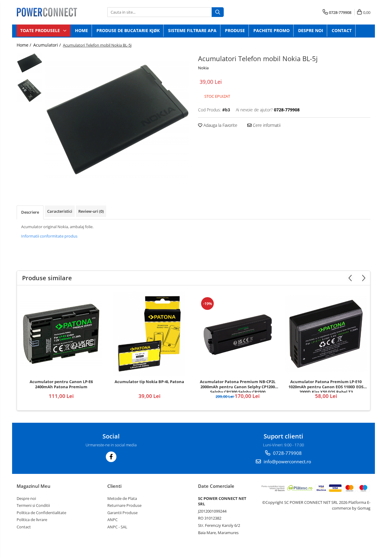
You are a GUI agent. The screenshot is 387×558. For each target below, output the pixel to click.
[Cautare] (218, 12)
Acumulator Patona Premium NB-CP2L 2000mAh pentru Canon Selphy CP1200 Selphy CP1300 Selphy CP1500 (237, 385)
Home (81, 30)
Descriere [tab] (30, 212)
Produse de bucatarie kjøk (128, 30)
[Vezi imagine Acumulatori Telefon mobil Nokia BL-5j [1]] (29, 90)
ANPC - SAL (117, 527)
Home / (24, 45)
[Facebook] (111, 456)
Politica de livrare (32, 519)
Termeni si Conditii (33, 505)
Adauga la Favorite (219, 125)
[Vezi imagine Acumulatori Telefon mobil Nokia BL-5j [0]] (29, 63)
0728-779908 (287, 453)
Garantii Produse (122, 512)
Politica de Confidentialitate (41, 512)
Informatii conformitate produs (49, 236)
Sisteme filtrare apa (192, 30)
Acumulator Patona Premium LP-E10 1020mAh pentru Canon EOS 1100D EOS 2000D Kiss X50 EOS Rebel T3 (325, 385)
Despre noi (310, 30)
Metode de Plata (122, 498)
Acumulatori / (47, 45)
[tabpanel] (117, 120)
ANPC (112, 519)
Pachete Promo (271, 30)
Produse (235, 30)
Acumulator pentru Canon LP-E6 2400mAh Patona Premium (61, 384)
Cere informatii (266, 125)
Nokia (203, 68)
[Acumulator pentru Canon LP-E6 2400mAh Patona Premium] (61, 334)
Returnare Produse (124, 505)
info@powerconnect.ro (286, 461)
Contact (342, 30)
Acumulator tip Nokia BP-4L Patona (149, 381)
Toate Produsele (40, 30)
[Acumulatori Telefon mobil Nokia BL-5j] (117, 120)
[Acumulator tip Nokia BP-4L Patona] (149, 333)
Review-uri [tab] (91, 211)
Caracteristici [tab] (59, 211)
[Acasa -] (47, 12)
